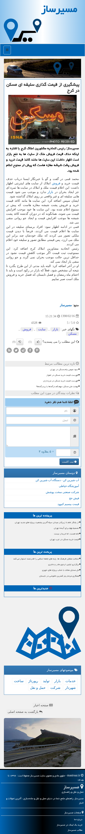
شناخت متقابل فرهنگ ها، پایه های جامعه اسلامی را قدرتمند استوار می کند (46, 559)
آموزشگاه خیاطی (69, 486)
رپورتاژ (33, 681)
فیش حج (74, 498)
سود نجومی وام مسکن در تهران (64, 369)
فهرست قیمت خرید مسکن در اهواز (62, 375)
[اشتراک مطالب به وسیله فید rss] (9, 350)
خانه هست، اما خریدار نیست (66, 534)
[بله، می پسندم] (38, 342)
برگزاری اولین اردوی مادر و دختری (63, 564)
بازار (50, 192)
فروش (56, 183)
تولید (46, 681)
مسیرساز (66, 305)
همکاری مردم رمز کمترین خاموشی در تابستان (59, 576)
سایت (42, 329)
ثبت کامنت (68, 461)
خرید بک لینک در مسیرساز (69, 824)
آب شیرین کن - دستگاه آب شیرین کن (57, 480)
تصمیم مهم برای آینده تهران (66, 528)
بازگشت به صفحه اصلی (23, 711)
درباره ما (78, 819)
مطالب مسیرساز (75, 830)
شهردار (70, 688)
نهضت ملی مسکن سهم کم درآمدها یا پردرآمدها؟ (57, 386)
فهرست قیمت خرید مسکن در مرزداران (60, 381)
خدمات (70, 681)
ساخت (19, 681)
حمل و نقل (38, 688)
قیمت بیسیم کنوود (68, 504)
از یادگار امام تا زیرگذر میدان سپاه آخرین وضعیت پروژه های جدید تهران (47, 522)
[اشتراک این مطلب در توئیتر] (16, 350)
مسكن (72, 333)
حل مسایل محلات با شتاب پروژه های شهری (60, 570)
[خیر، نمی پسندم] (19, 342)
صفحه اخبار (41, 705)
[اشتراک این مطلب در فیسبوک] (30, 350)
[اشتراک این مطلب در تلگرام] (23, 350)
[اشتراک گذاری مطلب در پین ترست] (37, 350)
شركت (55, 688)
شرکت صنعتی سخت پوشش (62, 492)
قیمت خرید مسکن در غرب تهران (64, 539)
